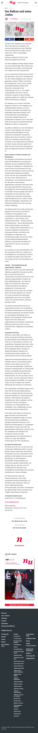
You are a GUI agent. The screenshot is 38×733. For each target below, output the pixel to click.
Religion (28, 653)
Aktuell (3, 637)
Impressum (4, 623)
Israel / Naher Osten (30, 635)
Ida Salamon (14, 19)
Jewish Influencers (18, 666)
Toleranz (16, 709)
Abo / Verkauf (5, 615)
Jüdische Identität (18, 681)
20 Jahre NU (5, 634)
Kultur (28, 641)
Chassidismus (17, 644)
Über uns (4, 613)
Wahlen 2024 (17, 711)
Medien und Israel (18, 703)
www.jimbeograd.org (12, 502)
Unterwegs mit (30, 656)
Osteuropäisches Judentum (18, 706)
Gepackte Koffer (18, 655)
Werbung (4, 618)
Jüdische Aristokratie (17, 678)
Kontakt (3, 621)
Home (6, 8)
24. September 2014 (26, 19)
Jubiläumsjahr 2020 (19, 668)
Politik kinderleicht (31, 645)
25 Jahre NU (17, 636)
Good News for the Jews (19, 658)
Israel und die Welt (18, 663)
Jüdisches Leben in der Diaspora (18, 695)
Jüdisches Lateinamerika (17, 691)
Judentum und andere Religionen (18, 671)
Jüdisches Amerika (18, 688)
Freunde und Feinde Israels (19, 652)
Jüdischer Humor (18, 684)
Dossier (16, 634)
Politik (28, 643)
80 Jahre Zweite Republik (18, 641)
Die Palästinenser (18, 649)
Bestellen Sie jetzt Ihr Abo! (19, 605)
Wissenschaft (17, 713)
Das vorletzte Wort (5, 645)
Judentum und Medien (17, 675)
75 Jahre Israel (17, 638)
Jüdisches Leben (31, 638)
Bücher (3, 642)
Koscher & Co (17, 698)
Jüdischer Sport (18, 686)
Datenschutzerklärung (8, 626)
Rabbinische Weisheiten (29, 649)
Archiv (11, 8)
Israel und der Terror (19, 661)
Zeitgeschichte (30, 658)
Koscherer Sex (17, 700)
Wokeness (16, 716)
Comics (15, 647)
